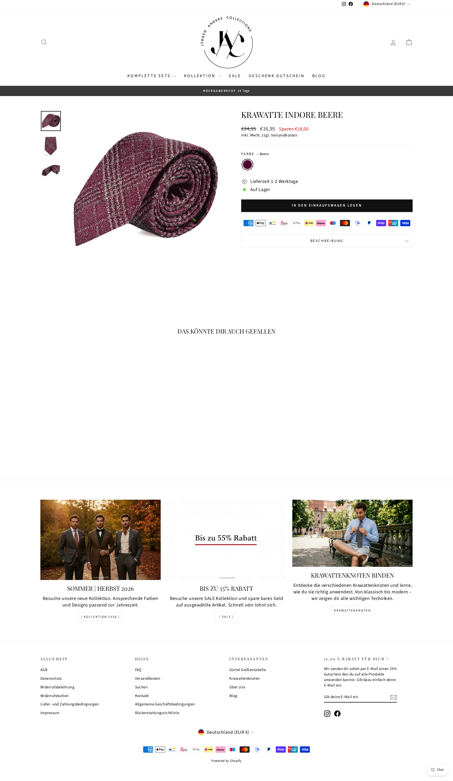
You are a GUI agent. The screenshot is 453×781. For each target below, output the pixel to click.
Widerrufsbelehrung (57, 687)
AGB (43, 670)
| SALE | (226, 617)
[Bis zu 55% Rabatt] (226, 540)
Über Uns (237, 687)
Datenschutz (51, 678)
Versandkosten (284, 135)
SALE (235, 76)
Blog (319, 76)
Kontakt (142, 696)
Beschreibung (327, 241)
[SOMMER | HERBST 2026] (100, 540)
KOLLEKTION (200, 76)
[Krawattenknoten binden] (352, 533)
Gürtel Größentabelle (247, 670)
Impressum (49, 713)
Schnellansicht (85, 430)
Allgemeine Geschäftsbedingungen (165, 704)
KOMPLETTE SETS (149, 76)
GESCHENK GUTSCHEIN (276, 76)
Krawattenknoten (352, 610)
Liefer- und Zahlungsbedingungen (69, 704)
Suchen (141, 687)
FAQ (138, 670)
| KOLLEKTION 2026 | (100, 617)
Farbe (255, 154)
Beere (247, 164)
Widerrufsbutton (54, 696)
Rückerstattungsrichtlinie (157, 713)
